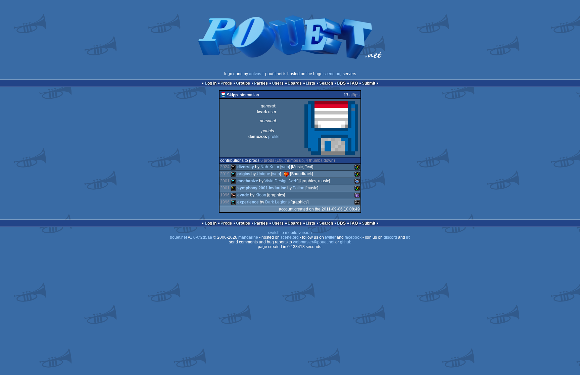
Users (278, 83)
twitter (330, 237)
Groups (243, 83)
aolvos (255, 74)
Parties (261, 83)
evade (243, 195)
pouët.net (178, 237)
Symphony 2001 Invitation (261, 188)
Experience (248, 202)
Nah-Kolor (269, 167)
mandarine (248, 237)
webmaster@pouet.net (313, 242)
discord (390, 237)
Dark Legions (277, 202)
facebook (353, 237)
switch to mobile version (290, 232)
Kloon (260, 195)
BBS (341, 83)
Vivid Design (276, 181)
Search (326, 83)
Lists (310, 83)
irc (408, 237)
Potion (298, 188)
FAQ (354, 83)
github (345, 242)
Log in (210, 83)
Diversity (245, 167)
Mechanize (247, 181)
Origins (243, 174)
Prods (226, 83)
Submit (368, 83)
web (285, 167)
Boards (295, 83)
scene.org (333, 74)
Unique (263, 174)
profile (274, 136)
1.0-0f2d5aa (201, 237)
